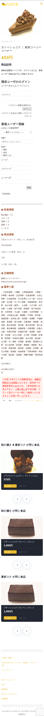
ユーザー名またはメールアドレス (15, 86)
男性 (5, 150)
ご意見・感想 (7, 658)
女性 (5, 153)
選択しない (8, 155)
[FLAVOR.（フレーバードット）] (10, 4)
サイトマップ (7, 670)
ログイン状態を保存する (20, 105)
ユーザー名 (6, 177)
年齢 (3, 138)
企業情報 (4, 699)
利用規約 (4, 689)
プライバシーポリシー (9, 694)
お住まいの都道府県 (10, 127)
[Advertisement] (22, 420)
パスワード (6, 95)
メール (4, 159)
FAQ (2, 684)
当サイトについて (7, 680)
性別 (3, 147)
